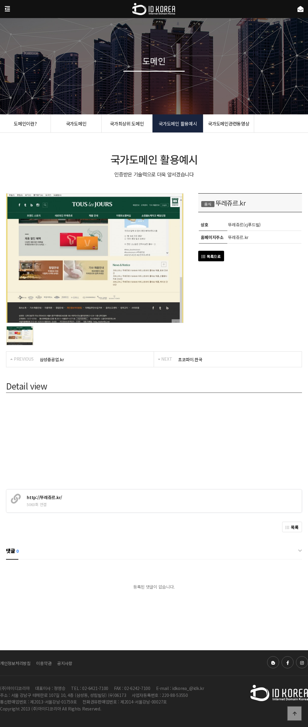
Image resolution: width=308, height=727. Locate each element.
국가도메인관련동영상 (228, 123)
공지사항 (64, 663)
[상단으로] (294, 713)
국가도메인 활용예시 (178, 123)
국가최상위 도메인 (127, 123)
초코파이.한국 (190, 359)
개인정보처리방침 (15, 663)
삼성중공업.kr (52, 359)
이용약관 (43, 663)
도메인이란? (25, 123)
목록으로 (213, 256)
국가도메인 (76, 123)
